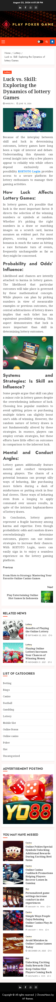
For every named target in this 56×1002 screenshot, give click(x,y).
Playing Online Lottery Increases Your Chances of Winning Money (36, 653)
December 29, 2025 (37, 951)
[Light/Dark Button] (40, 41)
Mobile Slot (9, 723)
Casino (6, 696)
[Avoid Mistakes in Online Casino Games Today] (13, 943)
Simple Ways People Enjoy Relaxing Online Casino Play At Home (39, 921)
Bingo (6, 689)
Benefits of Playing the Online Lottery (37, 630)
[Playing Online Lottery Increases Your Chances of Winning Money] (13, 653)
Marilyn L (9, 104)
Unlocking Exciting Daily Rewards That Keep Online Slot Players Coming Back (39, 967)
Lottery (7, 72)
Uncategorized (11, 756)
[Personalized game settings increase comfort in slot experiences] (13, 897)
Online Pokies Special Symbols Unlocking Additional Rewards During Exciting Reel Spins (39, 853)
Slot (5, 749)
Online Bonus (10, 729)
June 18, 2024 (25, 104)
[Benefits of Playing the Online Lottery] (13, 630)
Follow (52, 41)
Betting (7, 683)
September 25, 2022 (37, 635)
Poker (6, 742)
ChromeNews (44, 995)
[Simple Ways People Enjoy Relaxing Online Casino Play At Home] (13, 920)
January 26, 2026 (36, 907)
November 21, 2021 (37, 662)
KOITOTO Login (29, 171)
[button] (3, 41)
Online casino (10, 736)
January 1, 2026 (35, 930)
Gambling (8, 709)
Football (7, 703)
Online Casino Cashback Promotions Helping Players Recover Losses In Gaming (39, 876)
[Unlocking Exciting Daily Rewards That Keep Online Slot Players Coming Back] (13, 966)
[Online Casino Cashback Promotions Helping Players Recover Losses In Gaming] (13, 874)
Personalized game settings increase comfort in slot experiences (37, 897)
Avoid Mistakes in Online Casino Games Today (39, 944)
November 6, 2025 (36, 976)
